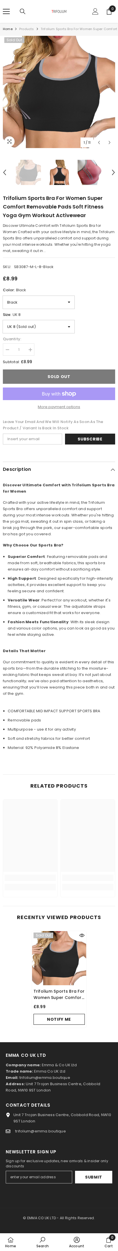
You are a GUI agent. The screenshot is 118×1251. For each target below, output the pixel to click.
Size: (12, 314)
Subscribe (90, 439)
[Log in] (95, 11)
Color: (14, 290)
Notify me (59, 1019)
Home (8, 29)
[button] (99, 142)
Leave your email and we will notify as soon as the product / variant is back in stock (53, 425)
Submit (93, 1177)
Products (26, 29)
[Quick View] (82, 935)
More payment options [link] (59, 407)
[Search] (22, 11)
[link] (30, 878)
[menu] (6, 11)
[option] (59, 92)
